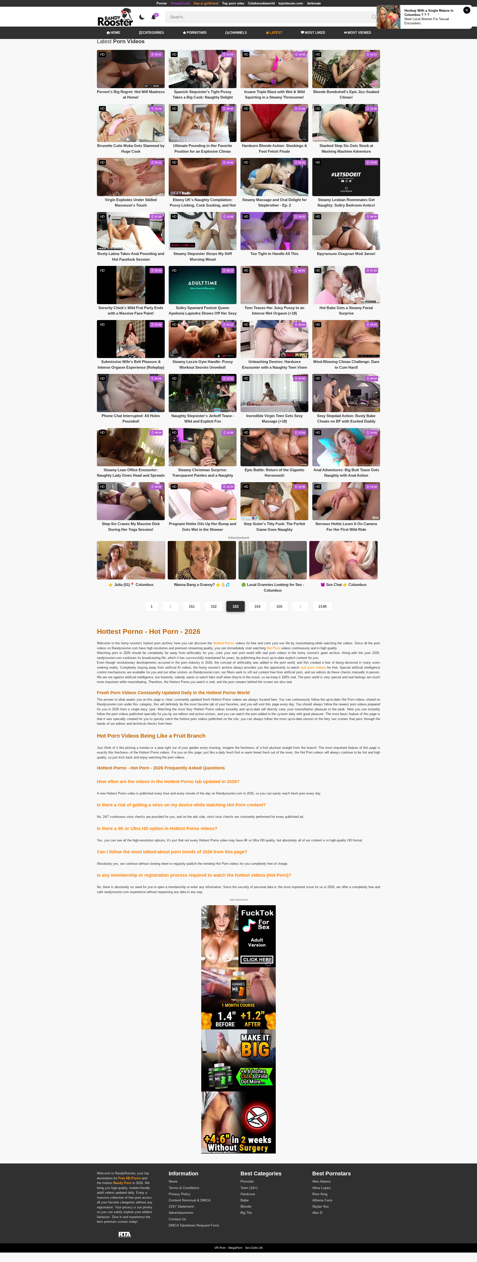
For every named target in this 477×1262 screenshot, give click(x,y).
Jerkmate (314, 3)
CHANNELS (238, 33)
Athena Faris (322, 1200)
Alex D (317, 1213)
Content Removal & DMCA (189, 1200)
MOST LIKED (315, 33)
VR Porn (220, 1248)
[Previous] (170, 606)
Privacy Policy (179, 1194)
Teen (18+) (249, 1188)
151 (192, 606)
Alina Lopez (321, 1188)
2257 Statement (181, 1206)
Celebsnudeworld (261, 3)
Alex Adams (321, 1181)
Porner (162, 3)
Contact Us (177, 1219)
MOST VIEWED (359, 33)
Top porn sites (233, 3)
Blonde (245, 1206)
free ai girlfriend (206, 3)
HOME (115, 33)
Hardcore (247, 1194)
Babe (244, 1200)
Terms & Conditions (184, 1188)
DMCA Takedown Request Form (194, 1225)
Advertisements (181, 1213)
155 (279, 606)
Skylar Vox (320, 1206)
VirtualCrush (180, 3)
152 (214, 606)
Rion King (319, 1194)
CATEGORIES (153, 33)
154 (257, 606)
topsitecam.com (290, 3)
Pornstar (247, 1181)
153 (235, 606)
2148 (322, 606)
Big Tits (246, 1213)
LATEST (276, 33)
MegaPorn (235, 1248)
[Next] (300, 606)
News (173, 1181)
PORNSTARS (197, 33)
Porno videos (232, 699)
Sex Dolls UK (254, 1248)
